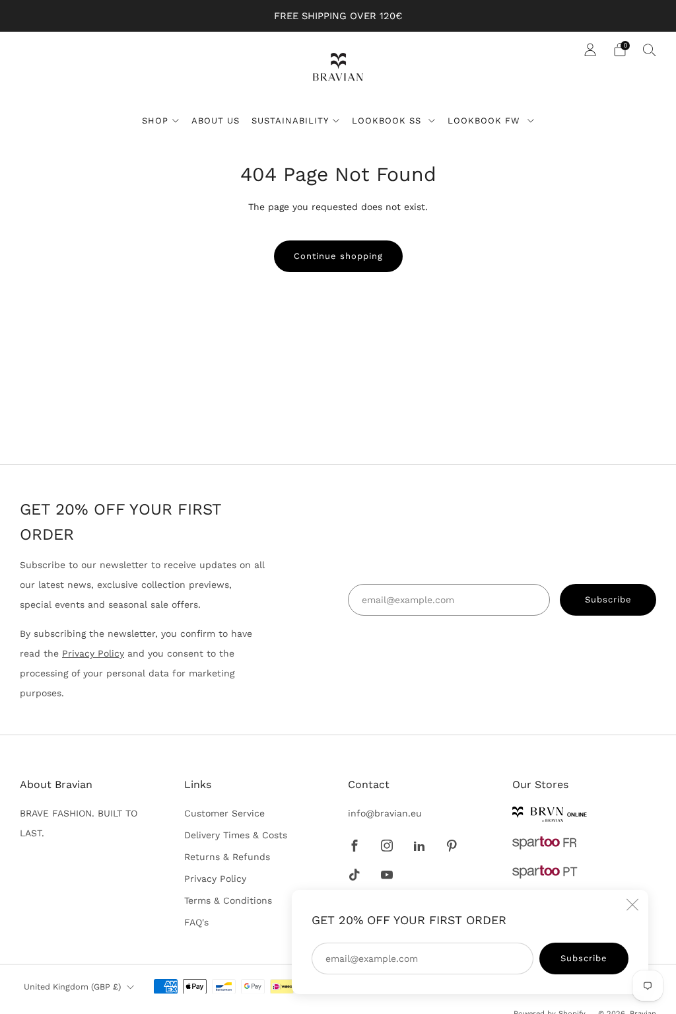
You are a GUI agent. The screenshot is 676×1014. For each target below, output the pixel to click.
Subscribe (583, 958)
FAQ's (196, 922)
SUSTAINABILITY (290, 121)
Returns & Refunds (227, 856)
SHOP (155, 121)
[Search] (649, 49)
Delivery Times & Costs (235, 835)
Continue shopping (338, 256)
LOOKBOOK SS (388, 121)
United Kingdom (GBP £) (72, 987)
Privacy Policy (93, 653)
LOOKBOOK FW (486, 121)
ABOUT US (215, 121)
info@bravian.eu (385, 813)
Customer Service (224, 813)
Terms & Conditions (228, 900)
